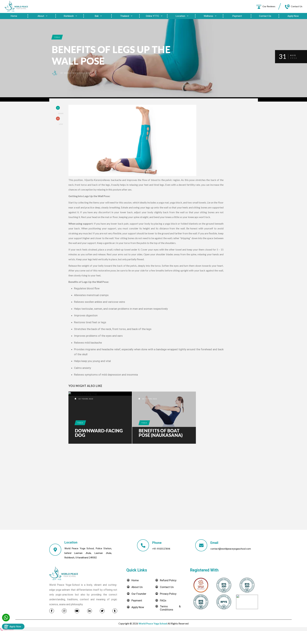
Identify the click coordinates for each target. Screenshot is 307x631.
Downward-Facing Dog (99, 432)
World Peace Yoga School (79, 73)
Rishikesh (69, 16)
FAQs (163, 600)
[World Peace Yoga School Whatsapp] (6, 617)
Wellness (209, 16)
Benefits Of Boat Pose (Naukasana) (161, 432)
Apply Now (293, 16)
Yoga (57, 37)
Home (14, 16)
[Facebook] (51, 610)
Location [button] (181, 16)
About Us (137, 587)
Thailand (125, 16)
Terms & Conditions (170, 608)
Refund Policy (168, 580)
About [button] (41, 16)
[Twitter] (102, 610)
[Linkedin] (89, 610)
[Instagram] (64, 610)
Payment (237, 16)
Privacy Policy (168, 593)
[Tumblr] (114, 610)
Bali (97, 16)
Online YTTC (153, 16)
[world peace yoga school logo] (17, 6)
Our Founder (138, 593)
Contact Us (265, 16)
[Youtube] (77, 610)
